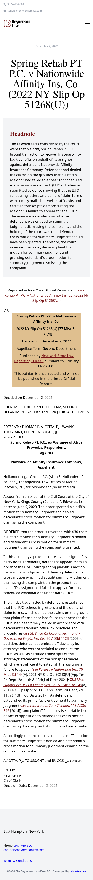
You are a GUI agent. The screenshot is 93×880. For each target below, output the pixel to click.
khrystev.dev (78, 871)
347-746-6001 (15, 4)
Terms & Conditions (17, 860)
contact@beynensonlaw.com (24, 10)
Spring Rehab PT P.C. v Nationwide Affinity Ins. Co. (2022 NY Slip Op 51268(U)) (47, 295)
